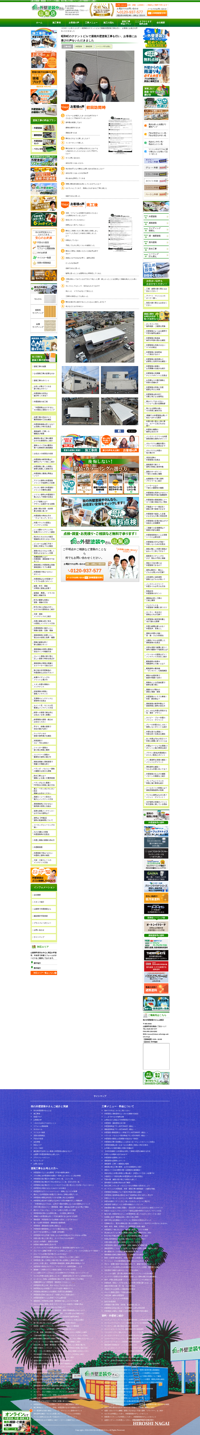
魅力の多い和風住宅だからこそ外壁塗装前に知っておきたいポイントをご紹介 (132, 1214)
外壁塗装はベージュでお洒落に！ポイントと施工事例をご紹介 (56, 1404)
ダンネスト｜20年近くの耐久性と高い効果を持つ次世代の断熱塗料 (128, 1357)
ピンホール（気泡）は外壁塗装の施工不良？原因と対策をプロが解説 (59, 1279)
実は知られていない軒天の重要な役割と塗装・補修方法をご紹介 (127, 1233)
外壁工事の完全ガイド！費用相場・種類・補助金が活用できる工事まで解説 (61, 1207)
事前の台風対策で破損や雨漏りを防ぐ (154, 676)
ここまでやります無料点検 (143, 22)
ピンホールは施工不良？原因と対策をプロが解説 (43, 545)
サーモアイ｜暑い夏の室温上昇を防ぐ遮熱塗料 (121, 1326)
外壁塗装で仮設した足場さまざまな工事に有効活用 (156, 515)
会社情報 (37, 1142)
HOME (64, 28)
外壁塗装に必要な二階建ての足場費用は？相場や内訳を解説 (126, 1311)
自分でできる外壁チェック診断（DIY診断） (49, 1232)
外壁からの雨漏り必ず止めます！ (116, 1154)
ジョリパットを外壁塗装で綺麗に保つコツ (156, 606)
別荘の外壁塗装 (110, 1301)
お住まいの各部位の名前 (43, 453)
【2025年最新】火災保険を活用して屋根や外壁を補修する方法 (127, 1151)
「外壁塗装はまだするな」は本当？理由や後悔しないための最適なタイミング (62, 1204)
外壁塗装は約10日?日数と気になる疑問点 (155, 395)
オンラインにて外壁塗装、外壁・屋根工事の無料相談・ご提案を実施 (129, 1189)
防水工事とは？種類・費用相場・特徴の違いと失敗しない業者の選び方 (59, 1345)
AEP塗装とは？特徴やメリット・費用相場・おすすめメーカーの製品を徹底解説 (133, 1382)
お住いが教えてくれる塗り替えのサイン (42, 387)
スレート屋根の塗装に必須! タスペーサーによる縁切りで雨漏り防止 (58, 1304)
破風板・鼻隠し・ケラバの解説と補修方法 (44, 594)
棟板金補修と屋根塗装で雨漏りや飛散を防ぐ (43, 763)
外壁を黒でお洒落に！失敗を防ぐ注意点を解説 (155, 733)
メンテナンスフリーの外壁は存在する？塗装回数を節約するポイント (59, 1248)
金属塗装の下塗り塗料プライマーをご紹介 (155, 480)
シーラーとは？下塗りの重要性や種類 (155, 487)
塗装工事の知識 (40, 366)
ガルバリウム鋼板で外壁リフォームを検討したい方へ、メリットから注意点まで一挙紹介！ (67, 1251)
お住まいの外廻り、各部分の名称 (46, 1241)
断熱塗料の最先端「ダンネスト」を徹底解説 (156, 669)
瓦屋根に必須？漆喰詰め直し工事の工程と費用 (121, 1217)
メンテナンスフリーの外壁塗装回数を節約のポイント (156, 437)
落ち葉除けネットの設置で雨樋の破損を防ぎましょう (123, 1251)
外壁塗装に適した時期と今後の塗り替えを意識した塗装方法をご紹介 (59, 1260)
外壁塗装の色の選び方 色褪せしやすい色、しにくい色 (53, 1179)
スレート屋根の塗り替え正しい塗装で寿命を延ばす (44, 657)
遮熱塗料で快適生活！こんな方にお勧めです (120, 1345)
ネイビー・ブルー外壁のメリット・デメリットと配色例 (54, 1392)
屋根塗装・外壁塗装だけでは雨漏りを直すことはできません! (56, 1219)
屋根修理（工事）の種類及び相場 (41, 432)
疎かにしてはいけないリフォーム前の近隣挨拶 (155, 402)
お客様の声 (74, 22)
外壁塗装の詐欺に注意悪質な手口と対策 (155, 388)
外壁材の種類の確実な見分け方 (152, 430)
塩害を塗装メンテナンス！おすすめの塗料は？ (44, 812)
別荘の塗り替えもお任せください (156, 304)
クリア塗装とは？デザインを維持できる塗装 (44, 503)
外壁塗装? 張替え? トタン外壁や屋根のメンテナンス (123, 1204)
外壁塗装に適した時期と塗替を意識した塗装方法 (43, 467)
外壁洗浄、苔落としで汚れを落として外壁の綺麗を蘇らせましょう (128, 1283)
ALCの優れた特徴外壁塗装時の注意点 (41, 833)
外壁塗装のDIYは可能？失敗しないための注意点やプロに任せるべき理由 (60, 1235)
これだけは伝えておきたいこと (45, 1123)
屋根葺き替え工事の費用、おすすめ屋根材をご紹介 (123, 1167)
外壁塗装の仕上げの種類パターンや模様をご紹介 (155, 775)
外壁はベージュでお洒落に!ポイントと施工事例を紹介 (157, 747)
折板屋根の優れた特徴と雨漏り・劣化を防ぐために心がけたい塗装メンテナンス (133, 1208)
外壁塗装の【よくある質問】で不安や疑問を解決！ (52, 1172)
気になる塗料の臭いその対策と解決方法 (154, 409)
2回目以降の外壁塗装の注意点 (153, 459)
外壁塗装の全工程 (41, 402)
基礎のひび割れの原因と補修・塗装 (153, 691)
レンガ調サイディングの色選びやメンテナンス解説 (44, 531)
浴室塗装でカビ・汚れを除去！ (41, 742)
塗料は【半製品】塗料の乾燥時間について (43, 819)
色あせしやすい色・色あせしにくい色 (156, 143)
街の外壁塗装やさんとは (42, 1110)
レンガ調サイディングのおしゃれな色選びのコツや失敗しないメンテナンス (61, 1273)
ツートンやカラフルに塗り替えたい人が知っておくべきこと (158, 151)
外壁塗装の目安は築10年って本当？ (41, 394)
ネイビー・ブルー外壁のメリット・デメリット (155, 719)
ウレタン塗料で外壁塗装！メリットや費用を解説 (44, 489)
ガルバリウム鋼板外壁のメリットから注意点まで (155, 444)
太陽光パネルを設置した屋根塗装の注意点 (155, 641)
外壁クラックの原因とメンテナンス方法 (42, 524)
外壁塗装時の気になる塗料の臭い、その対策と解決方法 (54, 1213)
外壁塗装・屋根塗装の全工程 (114, 1123)
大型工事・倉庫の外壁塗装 (114, 1295)
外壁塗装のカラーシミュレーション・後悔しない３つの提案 (55, 1191)
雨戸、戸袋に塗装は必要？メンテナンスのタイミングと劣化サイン (128, 1280)
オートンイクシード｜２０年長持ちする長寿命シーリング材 (126, 1367)
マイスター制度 (39, 1132)
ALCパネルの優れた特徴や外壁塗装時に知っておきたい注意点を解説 (59, 1320)
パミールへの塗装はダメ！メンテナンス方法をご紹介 (156, 655)
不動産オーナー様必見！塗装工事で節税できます (155, 508)
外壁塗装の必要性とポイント (114, 1157)
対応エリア (38, 1145)
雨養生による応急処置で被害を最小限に (155, 683)
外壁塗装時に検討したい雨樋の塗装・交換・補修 (43, 629)
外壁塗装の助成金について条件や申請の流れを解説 (123, 1192)
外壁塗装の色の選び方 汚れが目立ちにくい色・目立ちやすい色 (56, 1182)
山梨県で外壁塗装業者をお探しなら (46, 1154)
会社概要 (161, 22)
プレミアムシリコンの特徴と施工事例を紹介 (155, 782)
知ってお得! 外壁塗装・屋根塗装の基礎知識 (49, 1223)
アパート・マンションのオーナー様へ (155, 297)
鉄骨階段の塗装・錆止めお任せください (43, 720)
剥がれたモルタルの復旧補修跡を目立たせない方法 (44, 538)
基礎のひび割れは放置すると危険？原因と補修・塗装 (53, 1379)
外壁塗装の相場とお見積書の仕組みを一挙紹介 (121, 1139)
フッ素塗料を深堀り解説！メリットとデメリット (156, 761)
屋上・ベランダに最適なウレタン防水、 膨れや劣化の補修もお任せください (61, 1351)
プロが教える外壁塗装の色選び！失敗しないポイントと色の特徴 (57, 1176)
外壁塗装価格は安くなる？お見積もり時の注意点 (44, 425)
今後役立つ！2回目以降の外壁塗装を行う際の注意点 (123, 1176)
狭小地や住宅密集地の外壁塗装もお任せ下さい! (43, 671)
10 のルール (38, 1129)
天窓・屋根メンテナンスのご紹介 (42, 615)
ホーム (39, 22)
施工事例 (56, 22)
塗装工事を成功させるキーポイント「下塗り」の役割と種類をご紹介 (129, 1407)
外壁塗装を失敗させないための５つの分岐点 (50, 1188)
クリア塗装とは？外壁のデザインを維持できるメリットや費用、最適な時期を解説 (134, 1379)
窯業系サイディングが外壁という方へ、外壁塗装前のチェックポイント (130, 1417)
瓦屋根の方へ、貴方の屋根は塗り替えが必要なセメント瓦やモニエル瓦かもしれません (136, 1223)
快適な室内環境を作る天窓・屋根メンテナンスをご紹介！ (125, 1239)
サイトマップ (39, 937)
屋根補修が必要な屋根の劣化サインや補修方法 (43, 650)
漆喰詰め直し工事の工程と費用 (154, 599)
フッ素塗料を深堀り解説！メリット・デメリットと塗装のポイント (58, 1410)
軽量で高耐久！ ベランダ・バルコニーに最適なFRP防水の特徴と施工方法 (61, 1348)
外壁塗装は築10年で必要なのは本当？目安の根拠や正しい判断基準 (58, 1201)
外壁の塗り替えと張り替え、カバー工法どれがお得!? (155, 423)
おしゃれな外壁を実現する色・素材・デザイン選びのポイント (56, 1389)
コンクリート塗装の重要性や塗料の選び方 (42, 756)
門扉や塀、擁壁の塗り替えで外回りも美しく (120, 1179)
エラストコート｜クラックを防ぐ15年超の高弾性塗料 (124, 1351)
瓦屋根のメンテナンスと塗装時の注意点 (43, 699)
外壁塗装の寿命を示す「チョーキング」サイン (43, 517)
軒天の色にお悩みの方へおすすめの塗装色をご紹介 (44, 608)
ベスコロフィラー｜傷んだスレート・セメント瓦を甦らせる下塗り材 (129, 1332)
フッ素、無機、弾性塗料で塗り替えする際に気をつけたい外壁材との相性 (60, 1332)
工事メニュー (91, 22)
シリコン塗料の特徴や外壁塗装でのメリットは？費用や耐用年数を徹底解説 (131, 1370)
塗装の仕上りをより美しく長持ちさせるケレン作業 (44, 552)
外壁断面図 (38, 847)
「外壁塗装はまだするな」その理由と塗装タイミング (44, 408)
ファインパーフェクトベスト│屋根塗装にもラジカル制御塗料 (126, 1323)
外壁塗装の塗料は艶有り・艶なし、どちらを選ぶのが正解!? (126, 1395)
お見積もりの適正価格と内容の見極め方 (155, 381)
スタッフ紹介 (39, 902)
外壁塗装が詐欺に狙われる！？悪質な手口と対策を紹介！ (55, 1295)
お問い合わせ (39, 930)
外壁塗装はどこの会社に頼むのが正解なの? (49, 1307)
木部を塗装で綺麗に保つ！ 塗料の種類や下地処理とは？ (54, 1363)
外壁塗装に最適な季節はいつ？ (43, 474)
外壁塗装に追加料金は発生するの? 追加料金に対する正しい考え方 (128, 1195)
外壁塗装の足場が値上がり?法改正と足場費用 (157, 522)
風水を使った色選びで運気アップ (157, 125)
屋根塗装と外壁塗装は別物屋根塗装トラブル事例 (44, 566)
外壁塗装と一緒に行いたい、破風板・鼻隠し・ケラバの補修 (126, 1229)
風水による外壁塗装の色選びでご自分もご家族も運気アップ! (56, 1194)
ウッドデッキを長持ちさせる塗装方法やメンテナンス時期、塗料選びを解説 (131, 1267)
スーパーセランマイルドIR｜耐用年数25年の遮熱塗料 (124, 1329)
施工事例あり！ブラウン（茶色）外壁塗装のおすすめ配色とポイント (59, 1407)
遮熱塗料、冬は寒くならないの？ (116, 1385)
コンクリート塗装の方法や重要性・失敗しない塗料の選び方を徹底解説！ (131, 1276)
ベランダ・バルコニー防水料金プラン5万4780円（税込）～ (126, 1135)
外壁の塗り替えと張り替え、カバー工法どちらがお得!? (54, 1238)
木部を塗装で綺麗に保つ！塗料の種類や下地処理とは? (157, 648)
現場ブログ (38, 1117)
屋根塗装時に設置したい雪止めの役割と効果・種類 (44, 636)
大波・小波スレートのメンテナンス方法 (42, 861)
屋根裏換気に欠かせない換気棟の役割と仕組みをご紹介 (54, 1357)
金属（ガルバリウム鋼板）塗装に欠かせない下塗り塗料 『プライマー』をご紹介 (133, 1410)
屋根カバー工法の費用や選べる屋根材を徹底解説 (43, 446)
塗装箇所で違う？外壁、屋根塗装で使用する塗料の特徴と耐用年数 (128, 1389)
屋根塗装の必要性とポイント (114, 1161)
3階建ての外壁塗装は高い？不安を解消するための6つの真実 (56, 1216)
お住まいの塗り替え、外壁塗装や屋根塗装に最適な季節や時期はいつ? (59, 1263)
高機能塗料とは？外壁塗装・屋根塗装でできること (44, 559)
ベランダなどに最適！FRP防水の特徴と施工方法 (44, 784)
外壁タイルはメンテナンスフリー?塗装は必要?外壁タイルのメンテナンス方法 (132, 1211)
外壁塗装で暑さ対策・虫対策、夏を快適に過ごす (122, 1305)
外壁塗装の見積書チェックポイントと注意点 (156, 374)
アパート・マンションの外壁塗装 (116, 1298)
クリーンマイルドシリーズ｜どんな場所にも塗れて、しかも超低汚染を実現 (131, 1363)
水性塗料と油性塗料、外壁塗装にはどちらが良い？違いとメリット (128, 1398)
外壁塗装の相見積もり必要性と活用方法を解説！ (156, 360)
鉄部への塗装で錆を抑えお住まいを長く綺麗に (43, 713)
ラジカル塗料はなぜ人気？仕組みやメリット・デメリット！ (55, 1417)
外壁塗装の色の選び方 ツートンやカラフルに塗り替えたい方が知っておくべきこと (64, 1185)
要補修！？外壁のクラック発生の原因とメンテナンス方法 (55, 1270)
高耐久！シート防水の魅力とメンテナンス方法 (43, 798)
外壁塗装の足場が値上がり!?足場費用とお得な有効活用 (124, 1308)
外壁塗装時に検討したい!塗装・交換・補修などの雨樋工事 (125, 1245)
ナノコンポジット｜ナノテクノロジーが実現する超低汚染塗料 (127, 1348)
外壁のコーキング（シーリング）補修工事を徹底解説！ (124, 1198)
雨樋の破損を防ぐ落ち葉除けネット (41, 643)
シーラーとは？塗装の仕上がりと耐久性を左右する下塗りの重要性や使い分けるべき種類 (136, 1404)
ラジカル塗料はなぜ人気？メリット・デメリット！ (156, 796)
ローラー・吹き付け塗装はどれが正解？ (154, 613)
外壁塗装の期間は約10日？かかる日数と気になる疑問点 (54, 1197)
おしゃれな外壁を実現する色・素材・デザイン (156, 712)
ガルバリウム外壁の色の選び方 (154, 452)
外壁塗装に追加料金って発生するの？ (154, 353)
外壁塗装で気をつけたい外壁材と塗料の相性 (43, 854)
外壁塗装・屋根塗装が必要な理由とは (47, 1226)
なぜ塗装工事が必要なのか (44, 373)
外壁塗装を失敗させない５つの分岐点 (155, 346)
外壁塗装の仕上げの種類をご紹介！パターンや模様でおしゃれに (57, 1420)
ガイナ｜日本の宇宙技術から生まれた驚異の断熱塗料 (123, 1360)
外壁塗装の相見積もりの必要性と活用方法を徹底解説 (53, 1291)
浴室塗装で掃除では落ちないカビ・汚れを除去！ (122, 1270)
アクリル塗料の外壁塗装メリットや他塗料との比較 (44, 481)
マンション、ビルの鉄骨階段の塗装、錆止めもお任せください (127, 1261)
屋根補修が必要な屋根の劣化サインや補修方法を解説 (123, 1254)
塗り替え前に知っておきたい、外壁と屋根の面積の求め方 (55, 1323)
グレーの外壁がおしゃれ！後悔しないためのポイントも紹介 (55, 1395)
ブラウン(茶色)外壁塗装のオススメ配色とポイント (156, 754)
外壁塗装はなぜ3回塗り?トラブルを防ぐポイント (43, 580)
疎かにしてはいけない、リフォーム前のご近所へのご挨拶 (55, 1210)
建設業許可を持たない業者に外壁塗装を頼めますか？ (53, 1151)
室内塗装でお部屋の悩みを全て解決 (117, 1182)
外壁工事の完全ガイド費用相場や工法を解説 (42, 418)
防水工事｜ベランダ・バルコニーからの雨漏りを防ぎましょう (127, 1186)
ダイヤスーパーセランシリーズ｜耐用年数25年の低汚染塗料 (126, 1335)
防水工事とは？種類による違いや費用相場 (44, 777)
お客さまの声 (74, 28)
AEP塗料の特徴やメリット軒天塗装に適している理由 (156, 803)
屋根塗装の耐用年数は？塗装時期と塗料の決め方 (155, 705)
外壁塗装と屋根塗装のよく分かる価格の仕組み (121, 1114)
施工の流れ (108, 22)
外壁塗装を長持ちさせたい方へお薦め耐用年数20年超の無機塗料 (128, 1401)
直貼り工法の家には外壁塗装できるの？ (154, 564)
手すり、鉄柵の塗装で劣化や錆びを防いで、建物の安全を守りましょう (130, 1264)
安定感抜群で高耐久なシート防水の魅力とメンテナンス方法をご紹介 (59, 1354)
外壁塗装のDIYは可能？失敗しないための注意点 (155, 543)
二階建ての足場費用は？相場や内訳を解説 (155, 529)
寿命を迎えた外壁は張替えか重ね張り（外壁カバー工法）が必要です (129, 1173)
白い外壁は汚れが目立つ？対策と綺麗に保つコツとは (156, 740)
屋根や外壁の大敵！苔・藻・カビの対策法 (155, 634)
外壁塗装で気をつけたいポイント (43, 573)
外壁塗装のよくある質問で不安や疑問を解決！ (156, 332)
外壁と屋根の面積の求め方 (44, 840)
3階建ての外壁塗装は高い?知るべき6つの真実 (156, 416)
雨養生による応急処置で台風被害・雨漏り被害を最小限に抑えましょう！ (60, 1376)
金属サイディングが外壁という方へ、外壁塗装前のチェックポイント (129, 1420)
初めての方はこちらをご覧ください (117, 1110)
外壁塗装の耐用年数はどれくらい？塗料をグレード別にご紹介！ (57, 1257)
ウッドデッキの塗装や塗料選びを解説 (42, 735)
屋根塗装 (44, 135)
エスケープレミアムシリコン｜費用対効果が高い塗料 (123, 1338)
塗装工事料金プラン (126, 22)
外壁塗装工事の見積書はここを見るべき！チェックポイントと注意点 (129, 1142)
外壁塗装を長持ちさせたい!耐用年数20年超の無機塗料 (157, 494)
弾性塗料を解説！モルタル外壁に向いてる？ (156, 768)
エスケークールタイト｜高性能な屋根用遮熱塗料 (122, 1342)
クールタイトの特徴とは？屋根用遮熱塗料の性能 (156, 789)
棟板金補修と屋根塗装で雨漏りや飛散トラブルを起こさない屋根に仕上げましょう (64, 1338)
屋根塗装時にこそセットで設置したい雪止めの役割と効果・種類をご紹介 (131, 1248)
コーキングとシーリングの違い (44, 826)
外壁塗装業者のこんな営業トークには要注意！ (156, 536)
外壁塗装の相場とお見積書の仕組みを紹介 (155, 367)
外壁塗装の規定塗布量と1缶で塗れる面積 (155, 620)
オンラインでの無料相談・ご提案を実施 (155, 325)
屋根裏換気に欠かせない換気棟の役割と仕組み (43, 805)
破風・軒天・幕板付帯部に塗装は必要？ (42, 587)
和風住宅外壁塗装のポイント (154, 592)
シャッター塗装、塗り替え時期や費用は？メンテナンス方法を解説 (128, 1273)
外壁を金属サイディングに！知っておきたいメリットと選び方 (127, 1201)
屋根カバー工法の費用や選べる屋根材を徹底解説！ (123, 1170)
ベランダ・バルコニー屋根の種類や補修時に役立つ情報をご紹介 (57, 1342)
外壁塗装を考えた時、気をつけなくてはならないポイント (55, 1285)
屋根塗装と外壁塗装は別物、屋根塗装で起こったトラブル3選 (56, 1301)
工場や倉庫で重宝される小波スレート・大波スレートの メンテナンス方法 (61, 1335)
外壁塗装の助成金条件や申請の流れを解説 (155, 339)
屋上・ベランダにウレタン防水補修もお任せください (44, 791)
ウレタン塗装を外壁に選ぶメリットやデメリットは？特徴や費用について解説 (132, 1376)
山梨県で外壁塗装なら (42, 909)
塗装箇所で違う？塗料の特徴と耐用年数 (155, 466)
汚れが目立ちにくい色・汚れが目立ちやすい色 (158, 134)
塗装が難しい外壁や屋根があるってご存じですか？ (156, 550)
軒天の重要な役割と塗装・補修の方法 (41, 601)
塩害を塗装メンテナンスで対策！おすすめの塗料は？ (53, 1360)
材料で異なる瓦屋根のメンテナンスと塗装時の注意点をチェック (127, 1220)
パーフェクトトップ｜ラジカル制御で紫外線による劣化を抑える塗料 (129, 1320)
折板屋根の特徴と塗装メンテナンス (41, 692)
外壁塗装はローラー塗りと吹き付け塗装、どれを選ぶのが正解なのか (59, 1313)
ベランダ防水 (44, 149)
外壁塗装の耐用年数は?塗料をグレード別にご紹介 (44, 460)
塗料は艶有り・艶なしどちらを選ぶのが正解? (155, 571)
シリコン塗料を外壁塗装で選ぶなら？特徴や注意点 (44, 496)
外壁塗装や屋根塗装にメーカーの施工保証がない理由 (156, 501)
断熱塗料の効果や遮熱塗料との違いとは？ (155, 662)
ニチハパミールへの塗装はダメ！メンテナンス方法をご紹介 (55, 1367)
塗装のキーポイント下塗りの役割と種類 (154, 473)
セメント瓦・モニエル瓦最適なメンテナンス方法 (43, 706)
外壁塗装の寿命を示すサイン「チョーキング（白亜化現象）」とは (58, 1266)
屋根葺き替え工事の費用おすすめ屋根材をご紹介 (43, 439)
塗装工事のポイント (41, 380)
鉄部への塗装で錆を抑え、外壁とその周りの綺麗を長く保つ (126, 1258)
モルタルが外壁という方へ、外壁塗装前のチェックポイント (126, 1414)
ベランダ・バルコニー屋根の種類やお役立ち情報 (44, 770)
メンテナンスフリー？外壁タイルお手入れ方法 (155, 585)
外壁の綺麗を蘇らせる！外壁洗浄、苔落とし (155, 627)
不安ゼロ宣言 (38, 1139)
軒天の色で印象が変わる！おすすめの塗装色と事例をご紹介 (126, 1236)
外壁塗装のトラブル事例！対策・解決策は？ (156, 698)
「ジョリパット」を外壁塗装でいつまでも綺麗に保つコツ (55, 1329)
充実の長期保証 (39, 1135)
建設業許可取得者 (41, 916)
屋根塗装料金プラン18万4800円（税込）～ (120, 1129)
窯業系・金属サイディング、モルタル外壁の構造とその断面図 (56, 1326)
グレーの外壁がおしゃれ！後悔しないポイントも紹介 (156, 726)
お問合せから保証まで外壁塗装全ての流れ (119, 1120)
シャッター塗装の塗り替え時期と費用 (41, 749)
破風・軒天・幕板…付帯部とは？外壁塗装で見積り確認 (124, 1226)
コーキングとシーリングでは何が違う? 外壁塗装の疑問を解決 (56, 1316)
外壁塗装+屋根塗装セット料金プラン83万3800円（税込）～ (126, 1132)
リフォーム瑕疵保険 (41, 1126)
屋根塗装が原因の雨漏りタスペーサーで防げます (43, 664)
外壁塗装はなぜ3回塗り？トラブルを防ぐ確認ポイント (53, 1288)
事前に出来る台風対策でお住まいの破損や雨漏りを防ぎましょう (57, 1373)
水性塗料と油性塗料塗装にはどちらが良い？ (155, 578)
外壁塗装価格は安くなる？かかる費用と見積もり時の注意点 (126, 1145)
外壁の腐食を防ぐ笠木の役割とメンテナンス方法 (44, 622)
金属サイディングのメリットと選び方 (41, 678)
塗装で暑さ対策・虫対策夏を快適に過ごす (43, 510)
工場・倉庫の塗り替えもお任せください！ (156, 290)
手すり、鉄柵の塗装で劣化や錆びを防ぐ (42, 728)
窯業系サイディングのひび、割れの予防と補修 (155, 557)
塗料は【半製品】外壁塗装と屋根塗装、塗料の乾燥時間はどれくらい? (59, 1310)
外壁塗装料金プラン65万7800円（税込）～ (120, 1126)
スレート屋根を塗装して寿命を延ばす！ (119, 1292)
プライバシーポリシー (42, 923)
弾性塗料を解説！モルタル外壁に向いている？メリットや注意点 (57, 1414)
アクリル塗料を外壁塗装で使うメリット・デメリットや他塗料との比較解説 (131, 1373)
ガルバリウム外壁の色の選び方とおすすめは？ (51, 1254)
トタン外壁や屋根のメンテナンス (41, 685)
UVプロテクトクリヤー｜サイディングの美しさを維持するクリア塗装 (129, 1354)
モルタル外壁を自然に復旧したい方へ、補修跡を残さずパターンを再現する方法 (63, 1276)
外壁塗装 (44, 128)
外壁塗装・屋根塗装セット (44, 142)
